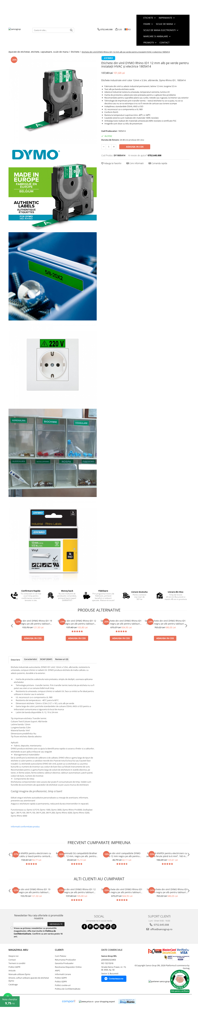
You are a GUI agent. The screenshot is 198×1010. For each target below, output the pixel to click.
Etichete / (76, 51)
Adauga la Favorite (112, 163)
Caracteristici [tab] (30, 659)
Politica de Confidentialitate (67, 988)
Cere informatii (136, 163)
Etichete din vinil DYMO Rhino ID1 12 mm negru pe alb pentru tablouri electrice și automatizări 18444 (77, 622)
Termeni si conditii (17, 963)
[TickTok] (108, 926)
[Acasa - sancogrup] (18, 30)
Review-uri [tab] (61, 659)
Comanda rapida (159, 163)
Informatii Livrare (63, 974)
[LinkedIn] (102, 926)
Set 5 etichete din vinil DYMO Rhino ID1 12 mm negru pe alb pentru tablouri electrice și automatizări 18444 (121, 622)
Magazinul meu (18, 949)
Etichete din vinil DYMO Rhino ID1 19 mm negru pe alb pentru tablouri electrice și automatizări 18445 (33, 622)
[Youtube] (96, 926)
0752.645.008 (161, 924)
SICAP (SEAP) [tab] (46, 659)
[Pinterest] (90, 926)
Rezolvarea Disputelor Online (68, 967)
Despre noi (13, 956)
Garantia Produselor (64, 963)
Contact (164, 42)
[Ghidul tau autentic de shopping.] (68, 1001)
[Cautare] (71, 30)
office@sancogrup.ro (161, 929)
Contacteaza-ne (116, 978)
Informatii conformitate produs (25, 826)
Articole (12, 970)
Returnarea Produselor (65, 959)
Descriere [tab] (15, 659)
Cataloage (13, 984)
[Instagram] (113, 926)
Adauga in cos (135, 146)
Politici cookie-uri (63, 985)
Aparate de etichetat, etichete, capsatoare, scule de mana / (39, 51)
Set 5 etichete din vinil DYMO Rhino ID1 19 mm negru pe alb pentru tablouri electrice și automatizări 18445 (165, 622)
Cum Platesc (60, 956)
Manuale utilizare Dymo (19, 974)
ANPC (57, 970)
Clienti (59, 949)
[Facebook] (84, 926)
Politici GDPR (14, 967)
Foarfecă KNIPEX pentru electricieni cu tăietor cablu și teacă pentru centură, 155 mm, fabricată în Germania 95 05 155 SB (31, 855)
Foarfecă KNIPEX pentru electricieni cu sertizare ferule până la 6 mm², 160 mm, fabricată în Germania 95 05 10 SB (167, 855)
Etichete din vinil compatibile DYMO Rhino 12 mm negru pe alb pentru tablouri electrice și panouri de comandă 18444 (122, 855)
